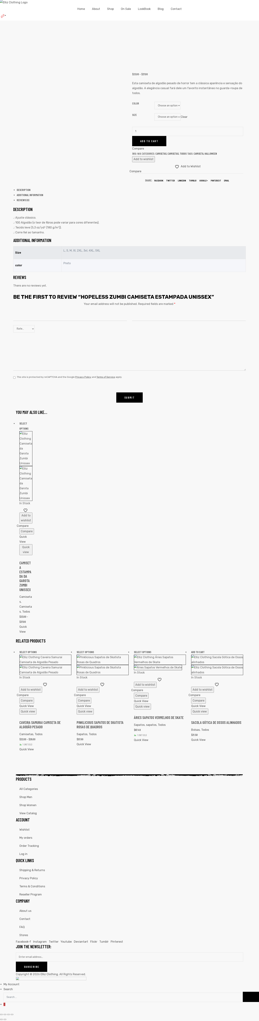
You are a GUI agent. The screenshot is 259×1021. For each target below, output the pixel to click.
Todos (183, 153)
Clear (184, 116)
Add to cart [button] (198, 652)
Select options (28, 652)
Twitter (170, 180)
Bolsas (195, 729)
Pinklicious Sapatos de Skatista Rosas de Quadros (100, 724)
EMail (226, 180)
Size (134, 114)
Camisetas (160, 153)
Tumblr (192, 180)
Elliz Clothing (49, 974)
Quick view (26, 549)
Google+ (203, 180)
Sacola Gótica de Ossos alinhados (216, 722)
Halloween (211, 153)
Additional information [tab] (30, 195)
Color (135, 103)
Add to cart (149, 141)
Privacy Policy (83, 376)
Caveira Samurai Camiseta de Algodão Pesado (40, 724)
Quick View (23, 539)
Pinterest (216, 180)
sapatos (151, 725)
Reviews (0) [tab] (23, 200)
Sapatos (82, 734)
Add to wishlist (143, 159)
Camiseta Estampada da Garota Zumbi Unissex (25, 576)
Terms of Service (106, 376)
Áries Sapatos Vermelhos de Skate (159, 717)
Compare (27, 531)
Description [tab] (23, 189)
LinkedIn (182, 180)
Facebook (158, 180)
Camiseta (199, 153)
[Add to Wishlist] (26, 510)
